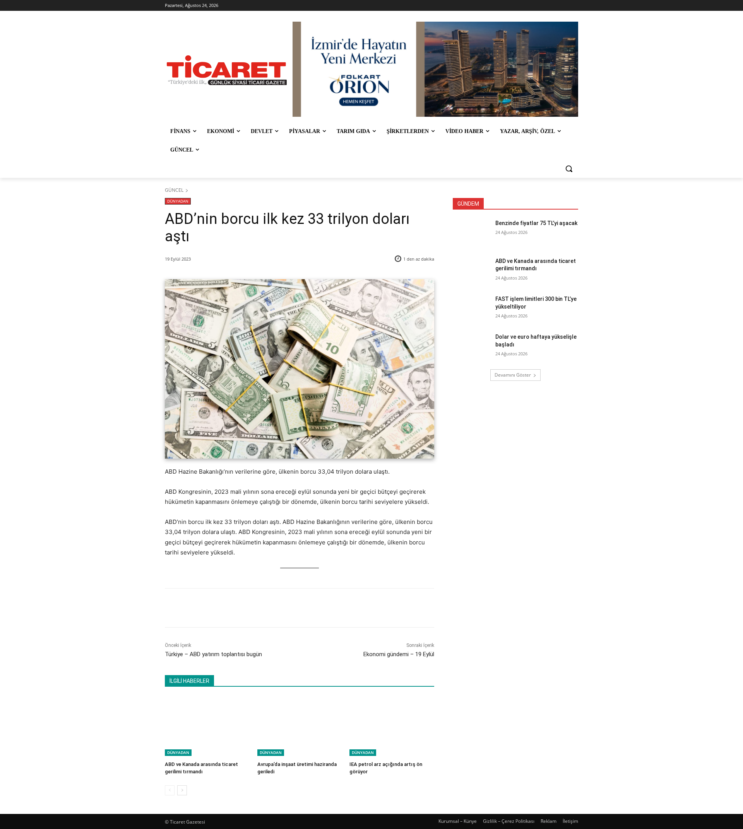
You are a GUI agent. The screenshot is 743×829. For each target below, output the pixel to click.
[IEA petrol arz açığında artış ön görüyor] (391, 726)
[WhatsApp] (273, 608)
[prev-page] (170, 790)
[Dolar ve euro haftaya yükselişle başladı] (471, 346)
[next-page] (182, 790)
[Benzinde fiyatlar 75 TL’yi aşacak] (471, 233)
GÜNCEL (174, 190)
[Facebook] (219, 608)
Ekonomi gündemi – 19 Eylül (398, 654)
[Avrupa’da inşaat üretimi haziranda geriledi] (299, 726)
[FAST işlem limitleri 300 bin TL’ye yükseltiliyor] (471, 308)
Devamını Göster (513, 375)
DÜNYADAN (177, 201)
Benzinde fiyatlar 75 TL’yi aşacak (536, 223)
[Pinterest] (255, 608)
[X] (237, 608)
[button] (569, 168)
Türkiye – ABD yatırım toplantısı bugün (213, 654)
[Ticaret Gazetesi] (227, 70)
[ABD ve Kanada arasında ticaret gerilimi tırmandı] (207, 726)
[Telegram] (290, 608)
